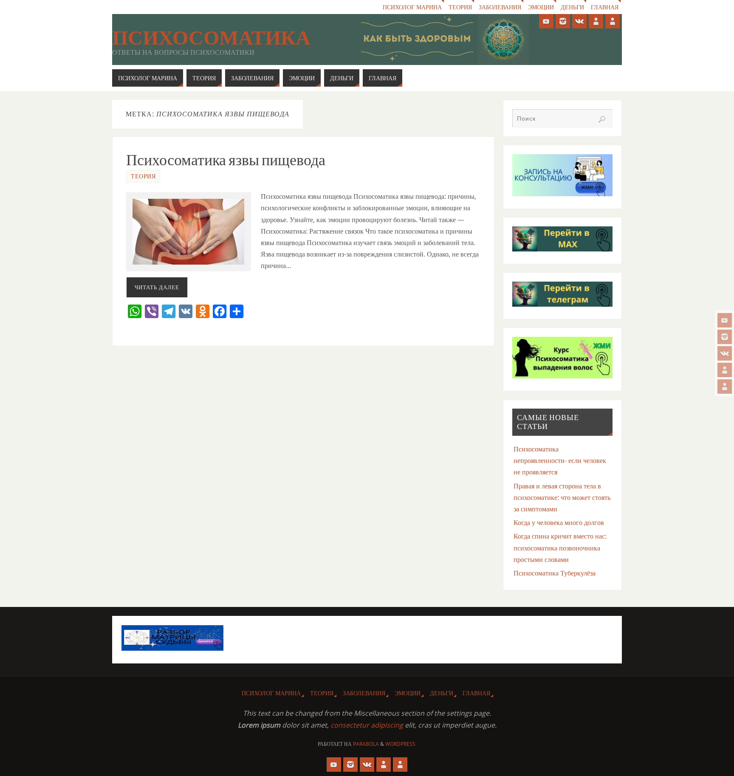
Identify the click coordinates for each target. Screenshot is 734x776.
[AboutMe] (724, 370)
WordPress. (401, 744)
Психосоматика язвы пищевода (225, 160)
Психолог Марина (412, 7)
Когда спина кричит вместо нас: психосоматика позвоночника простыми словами (560, 547)
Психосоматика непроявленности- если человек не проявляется (560, 460)
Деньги (572, 7)
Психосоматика (211, 38)
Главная (604, 7)
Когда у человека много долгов (559, 522)
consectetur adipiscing (366, 725)
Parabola (366, 744)
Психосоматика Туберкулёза (555, 573)
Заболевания (500, 7)
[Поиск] (602, 119)
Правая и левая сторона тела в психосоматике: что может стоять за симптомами (562, 497)
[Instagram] (724, 337)
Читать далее (157, 287)
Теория (460, 7)
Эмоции (541, 7)
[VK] (724, 353)
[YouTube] (724, 320)
